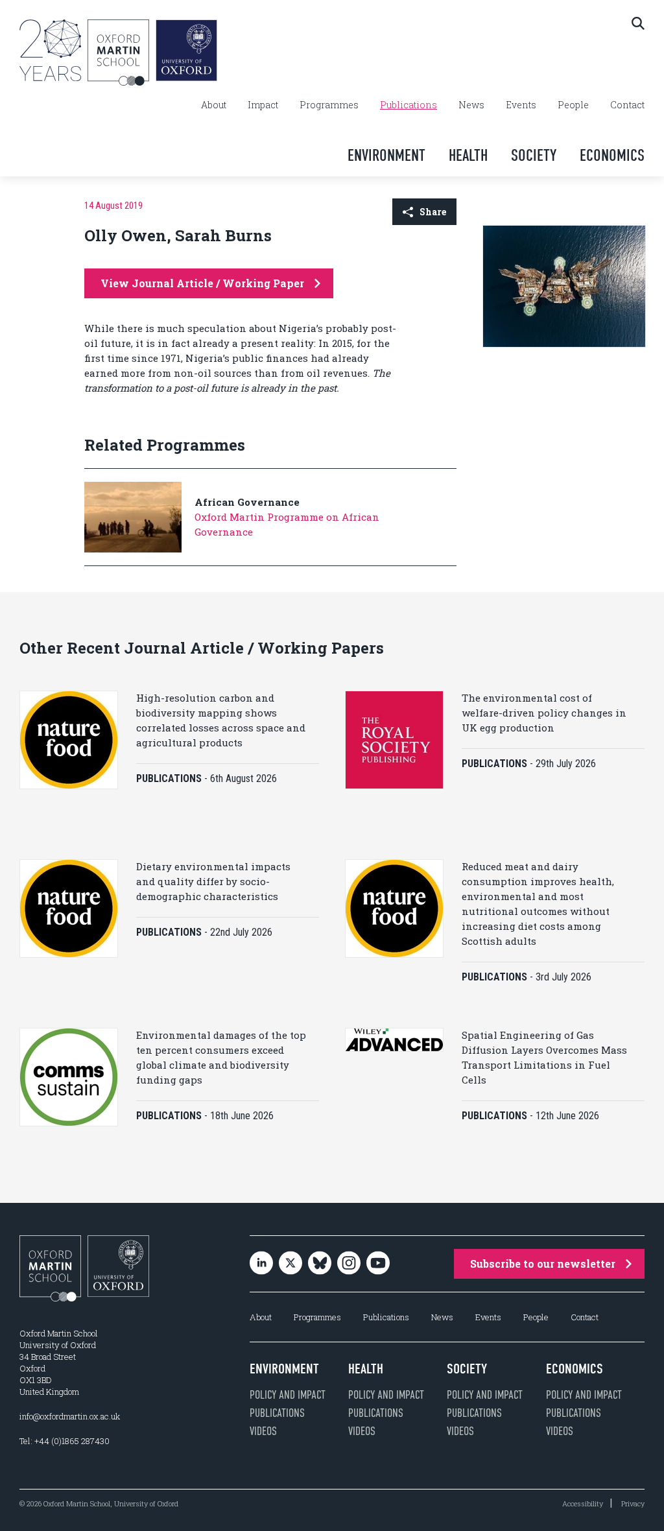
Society (533, 155)
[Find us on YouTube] (378, 1264)
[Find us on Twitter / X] (290, 1264)
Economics (612, 155)
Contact (627, 105)
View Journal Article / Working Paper (202, 283)
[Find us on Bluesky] (319, 1264)
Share (433, 212)
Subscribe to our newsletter (542, 1263)
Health (468, 155)
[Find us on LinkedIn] (261, 1264)
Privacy (633, 1503)
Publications (408, 105)
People (573, 105)
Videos (263, 1431)
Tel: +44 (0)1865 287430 (64, 1441)
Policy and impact (288, 1395)
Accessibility (582, 1503)
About (213, 105)
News (471, 105)
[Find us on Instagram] (349, 1264)
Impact (263, 105)
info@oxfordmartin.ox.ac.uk (69, 1416)
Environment (386, 155)
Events (521, 105)
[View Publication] (564, 344)
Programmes (329, 105)
